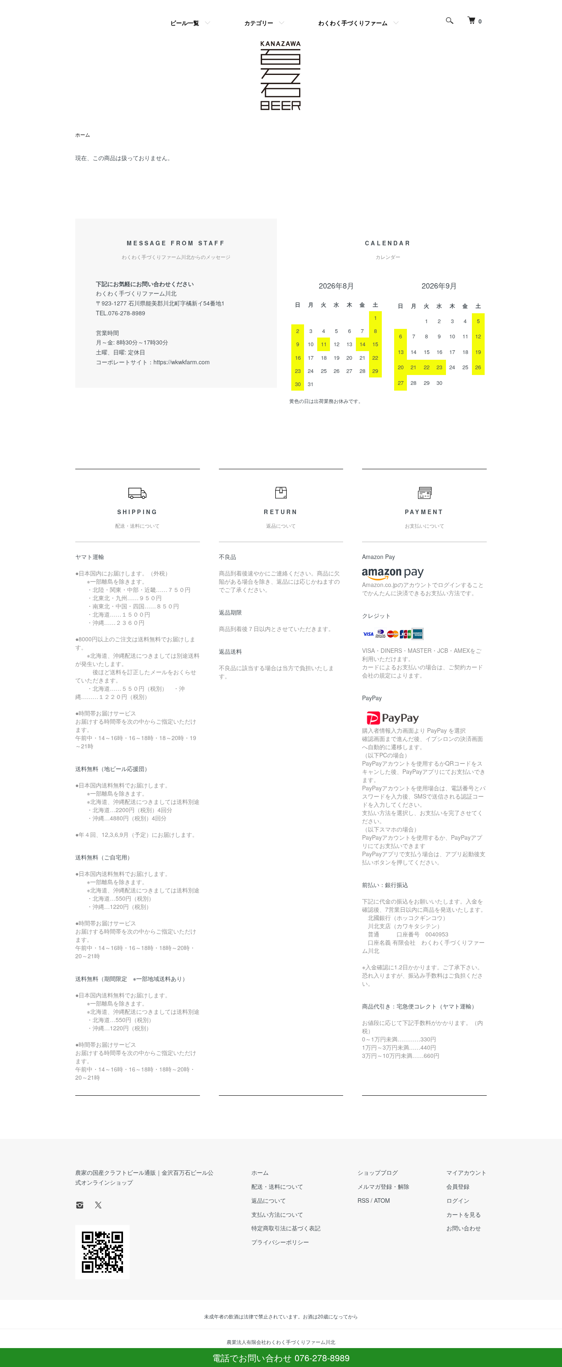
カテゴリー (258, 23)
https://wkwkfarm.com (181, 362)
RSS (363, 1200)
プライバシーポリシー (280, 1242)
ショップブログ (378, 1172)
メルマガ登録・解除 (383, 1186)
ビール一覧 (184, 23)
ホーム (82, 134)
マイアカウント (466, 1172)
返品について (268, 1200)
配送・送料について (277, 1186)
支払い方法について (277, 1214)
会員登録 (457, 1186)
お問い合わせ (463, 1228)
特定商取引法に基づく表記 (285, 1228)
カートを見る (463, 1214)
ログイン (457, 1200)
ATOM (382, 1200)
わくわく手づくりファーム (353, 23)
